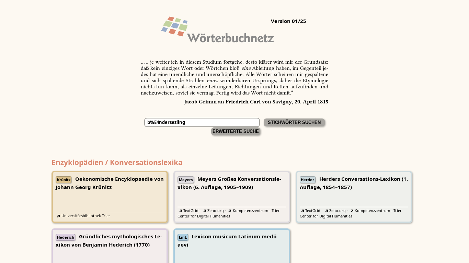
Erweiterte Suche (236, 131)
